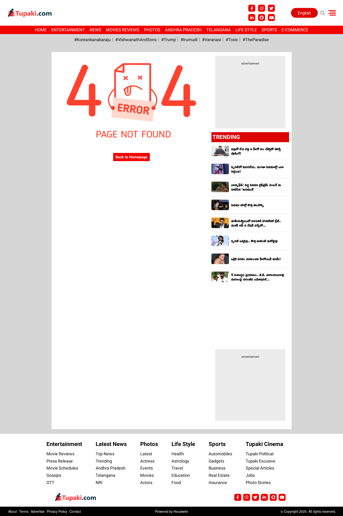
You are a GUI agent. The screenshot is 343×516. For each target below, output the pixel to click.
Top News (105, 453)
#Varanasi (211, 39)
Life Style (246, 29)
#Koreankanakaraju (92, 39)
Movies (147, 475)
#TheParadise (256, 39)
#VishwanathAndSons (136, 39)
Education (181, 475)
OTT (50, 482)
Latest (146, 453)
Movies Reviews (122, 29)
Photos (152, 29)
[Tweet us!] (271, 8)
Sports (269, 29)
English (304, 13)
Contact (75, 511)
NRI (99, 482)
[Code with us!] (261, 17)
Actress (147, 461)
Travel (177, 468)
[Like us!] (251, 8)
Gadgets (216, 461)
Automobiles (220, 453)
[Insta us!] (261, 8)
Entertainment (68, 29)
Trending (104, 461)
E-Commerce (295, 29)
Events (146, 468)
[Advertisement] (21, 178)
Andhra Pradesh (183, 29)
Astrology (180, 461)
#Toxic (232, 39)
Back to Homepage (131, 157)
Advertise (38, 511)
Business (217, 468)
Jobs (250, 475)
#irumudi (189, 39)
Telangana (218, 29)
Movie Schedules (62, 468)
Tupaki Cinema (264, 444)
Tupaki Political (259, 453)
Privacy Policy (57, 511)
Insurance (218, 482)
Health (178, 453)
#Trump (168, 39)
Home (41, 29)
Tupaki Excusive (260, 461)
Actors (146, 482)
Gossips (53, 475)
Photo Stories (258, 482)
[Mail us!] (282, 497)
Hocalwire (181, 511)
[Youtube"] (271, 17)
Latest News (111, 444)
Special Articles (260, 468)
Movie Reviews (60, 453)
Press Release (59, 461)
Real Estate (219, 475)
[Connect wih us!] (251, 17)
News (95, 29)
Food (176, 482)
